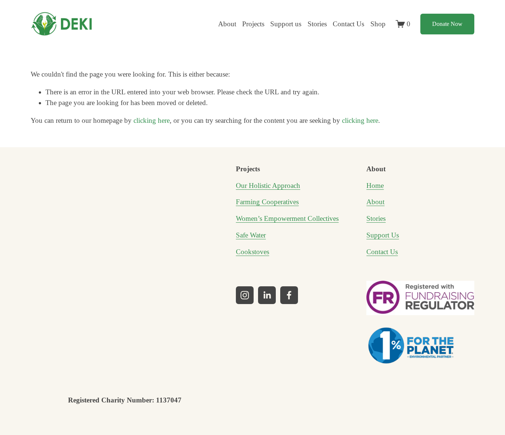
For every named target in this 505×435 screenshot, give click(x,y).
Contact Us (348, 24)
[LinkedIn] (267, 295)
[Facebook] (289, 295)
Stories (317, 24)
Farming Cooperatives (267, 202)
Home (375, 185)
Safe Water (251, 235)
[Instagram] (245, 295)
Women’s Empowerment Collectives (287, 218)
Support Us (382, 235)
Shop (378, 24)
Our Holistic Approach (268, 185)
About (375, 202)
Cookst (246, 252)
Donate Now (447, 24)
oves (262, 252)
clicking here (151, 120)
